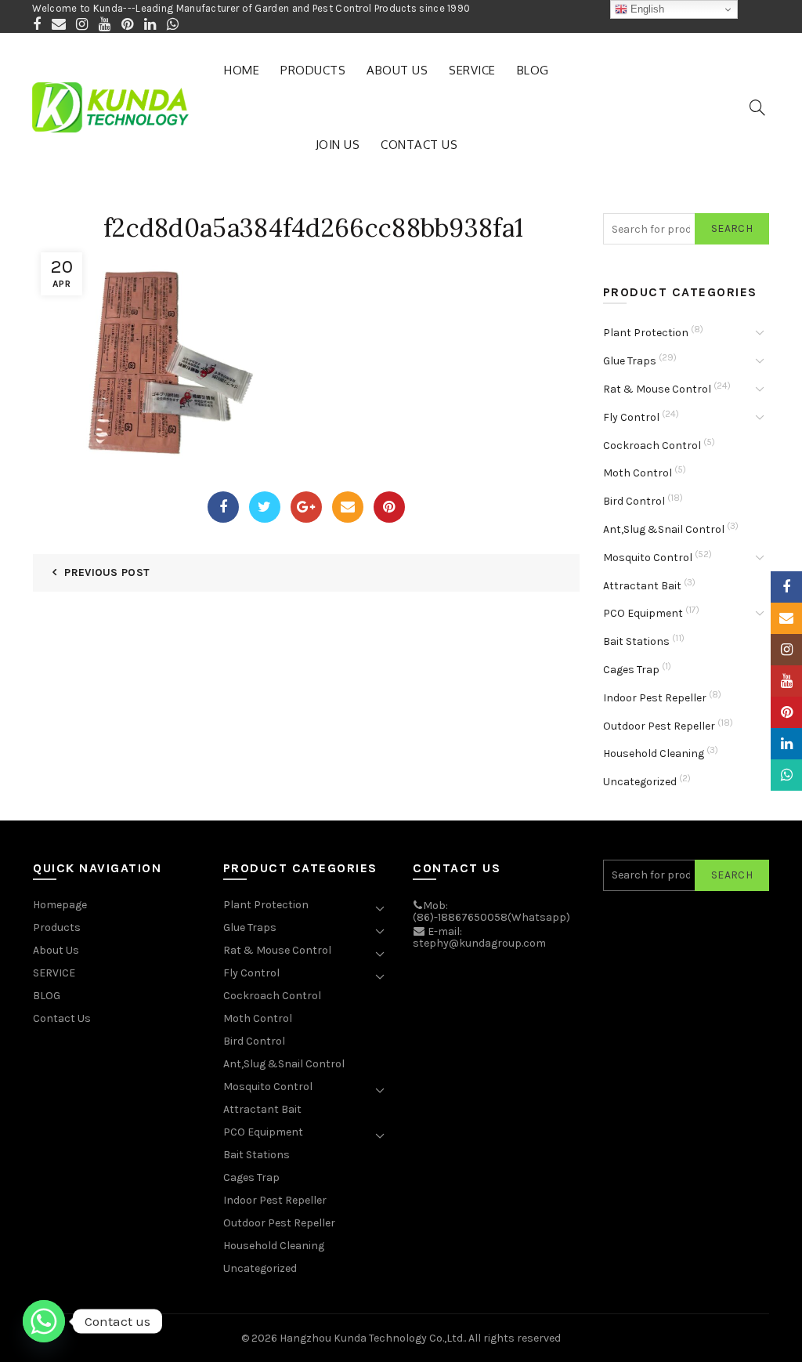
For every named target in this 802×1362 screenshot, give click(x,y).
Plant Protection (645, 332)
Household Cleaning (653, 753)
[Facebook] (223, 507)
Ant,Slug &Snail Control (663, 529)
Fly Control (631, 417)
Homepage (60, 904)
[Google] (306, 507)
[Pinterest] (389, 507)
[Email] (347, 507)
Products (312, 70)
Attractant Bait (642, 585)
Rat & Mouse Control (657, 389)
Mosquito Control (647, 557)
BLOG (533, 70)
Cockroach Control (652, 445)
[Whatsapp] (44, 1321)
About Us (397, 70)
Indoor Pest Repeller (654, 698)
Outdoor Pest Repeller (659, 726)
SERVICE (472, 70)
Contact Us (419, 144)
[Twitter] (264, 507)
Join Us (338, 144)
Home (241, 70)
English (645, 9)
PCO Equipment (643, 613)
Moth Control (637, 473)
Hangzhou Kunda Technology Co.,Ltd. (372, 1338)
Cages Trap (631, 669)
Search (732, 228)
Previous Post (107, 572)
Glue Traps (629, 361)
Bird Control (634, 501)
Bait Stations (636, 641)
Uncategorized (640, 781)
